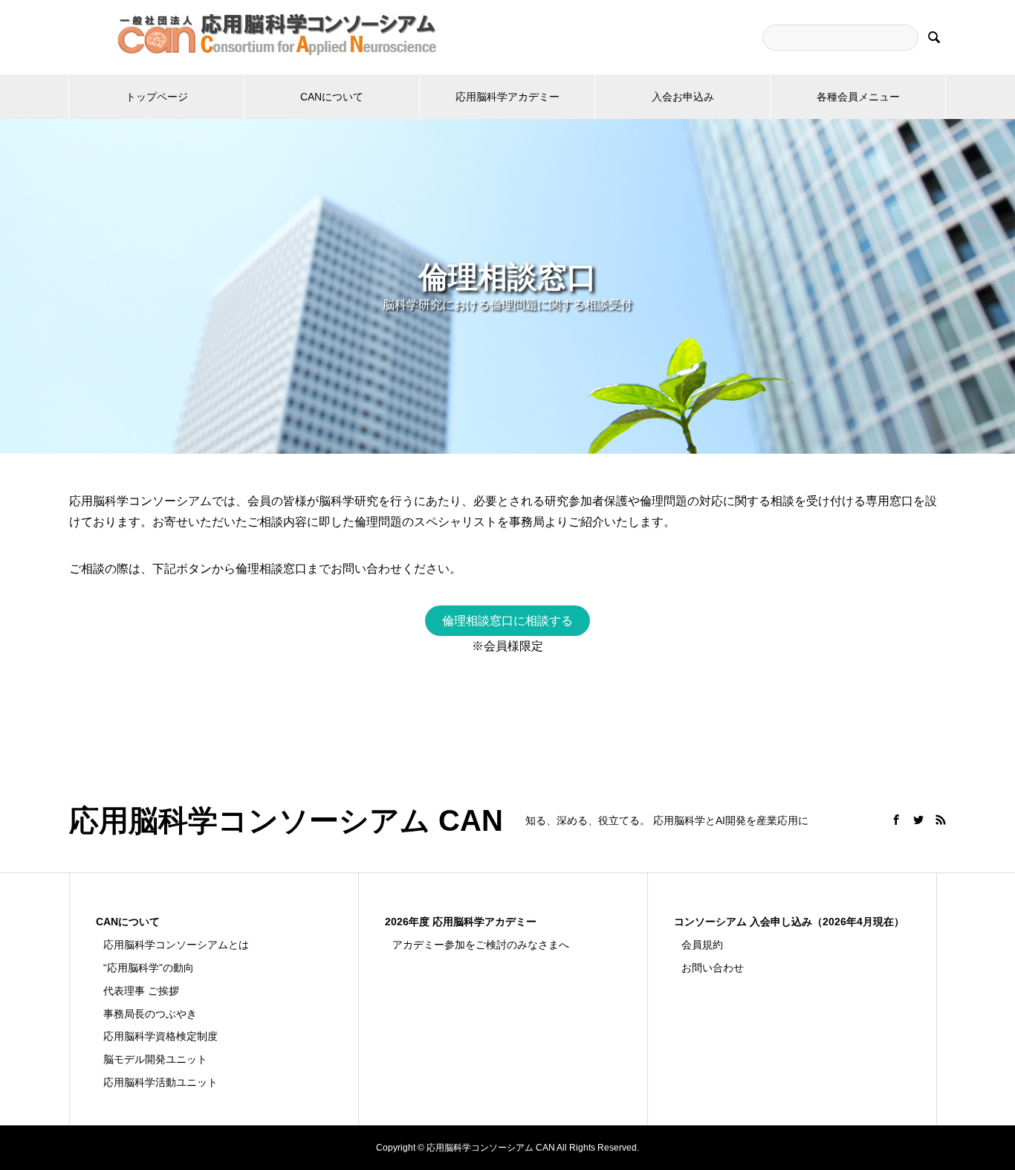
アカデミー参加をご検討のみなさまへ (480, 945)
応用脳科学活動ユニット (160, 1082)
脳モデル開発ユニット (155, 1059)
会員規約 (702, 945)
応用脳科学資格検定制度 (160, 1036)
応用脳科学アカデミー (507, 97)
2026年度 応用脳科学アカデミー (460, 922)
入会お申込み (683, 97)
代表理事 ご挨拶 (141, 991)
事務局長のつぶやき (150, 1014)
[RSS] (940, 819)
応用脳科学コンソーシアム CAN (286, 820)
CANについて (331, 97)
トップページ (157, 97)
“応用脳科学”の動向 (148, 968)
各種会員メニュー (858, 97)
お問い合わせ (712, 968)
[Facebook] (896, 819)
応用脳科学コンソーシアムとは (176, 945)
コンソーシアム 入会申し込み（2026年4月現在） (789, 922)
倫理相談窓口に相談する (507, 620)
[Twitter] (918, 819)
